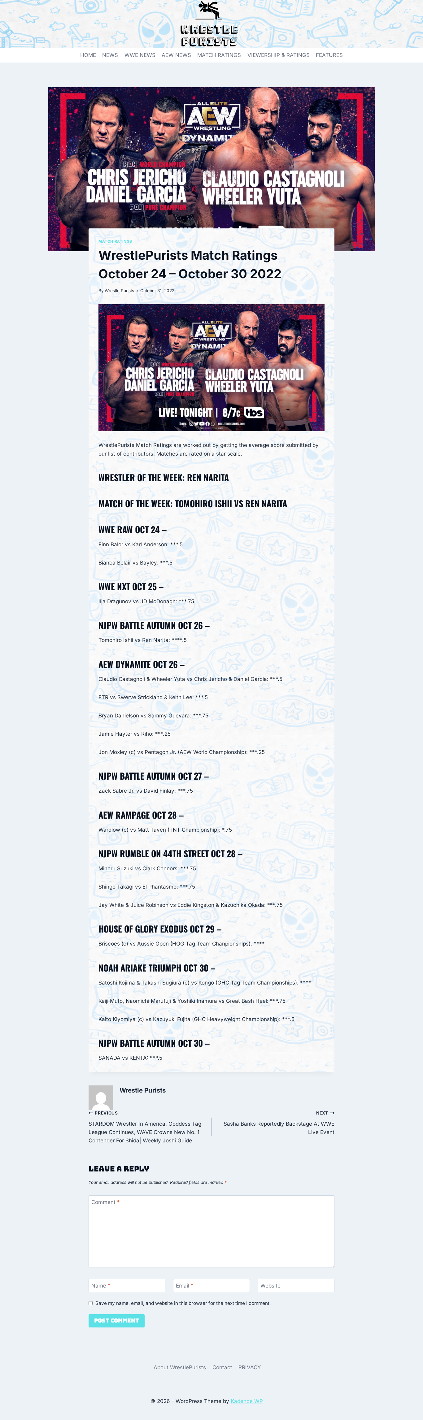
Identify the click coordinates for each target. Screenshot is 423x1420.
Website (270, 1286)
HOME (88, 55)
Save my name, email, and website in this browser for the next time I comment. (183, 1303)
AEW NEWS (176, 55)
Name (101, 1286)
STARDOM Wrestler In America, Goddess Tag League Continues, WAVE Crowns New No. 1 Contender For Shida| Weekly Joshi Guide (145, 1127)
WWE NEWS (139, 55)
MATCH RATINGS (219, 55)
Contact (222, 1367)
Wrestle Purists (119, 290)
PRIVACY (249, 1367)
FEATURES (329, 55)
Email (185, 1286)
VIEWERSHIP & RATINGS (278, 55)
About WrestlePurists (180, 1367)
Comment (105, 1202)
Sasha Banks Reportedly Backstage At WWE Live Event (279, 1122)
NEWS (110, 55)
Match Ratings (115, 241)
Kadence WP (247, 1401)
